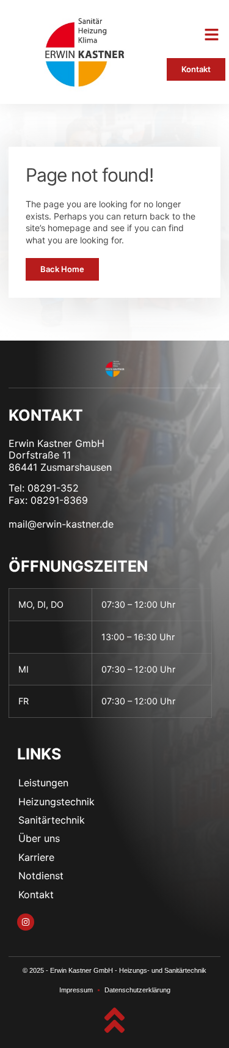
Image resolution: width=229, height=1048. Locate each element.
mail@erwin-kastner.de (61, 524)
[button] (212, 34)
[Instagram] (25, 922)
